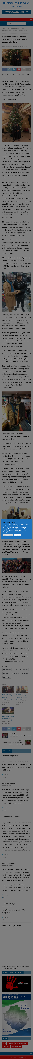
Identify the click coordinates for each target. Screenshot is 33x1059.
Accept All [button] (17, 535)
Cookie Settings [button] (8, 535)
